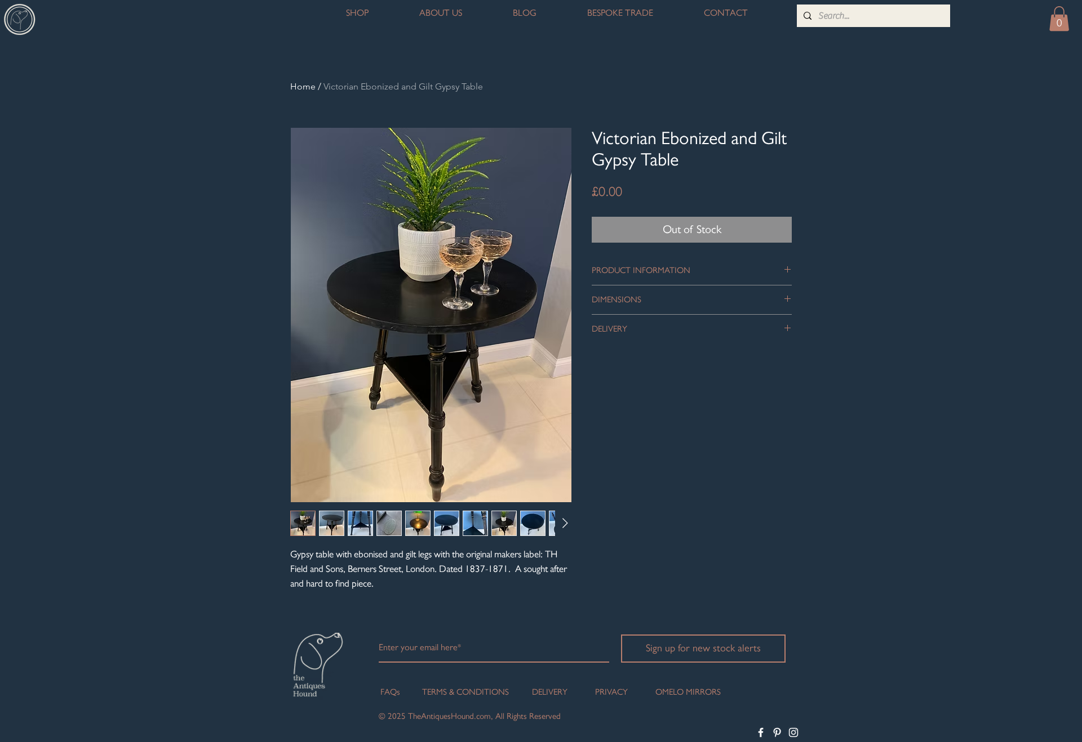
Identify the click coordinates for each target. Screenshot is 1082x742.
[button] (1059, 18)
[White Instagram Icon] (793, 732)
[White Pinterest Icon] (777, 732)
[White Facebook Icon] (761, 732)
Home (303, 86)
